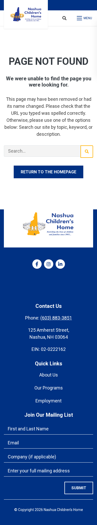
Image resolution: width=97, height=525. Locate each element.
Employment (48, 400)
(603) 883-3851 (56, 318)
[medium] (37, 264)
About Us (48, 375)
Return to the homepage (48, 171)
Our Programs (48, 388)
